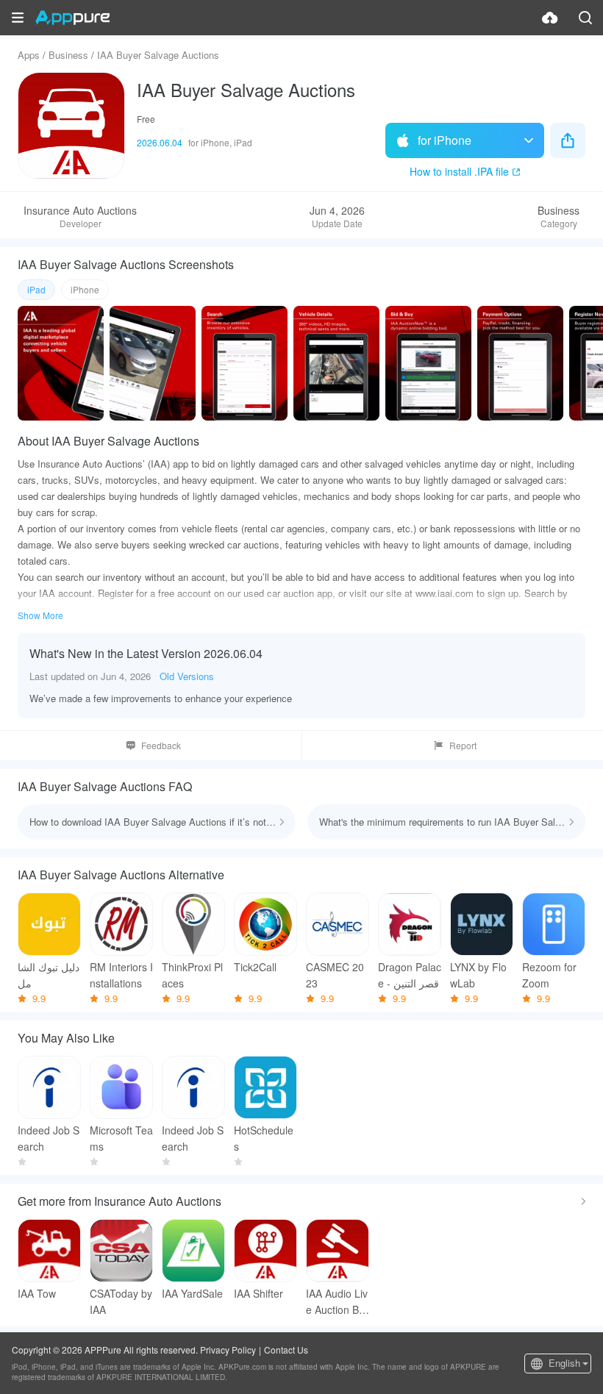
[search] (585, 17)
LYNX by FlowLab (478, 974)
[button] (17, 17)
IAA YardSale (192, 1293)
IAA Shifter (258, 1293)
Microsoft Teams (121, 1138)
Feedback (161, 745)
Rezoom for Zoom (549, 974)
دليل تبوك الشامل (48, 974)
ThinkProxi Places (192, 974)
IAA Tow (37, 1293)
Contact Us (286, 1349)
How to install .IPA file (459, 171)
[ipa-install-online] (550, 17)
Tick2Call (255, 966)
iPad (36, 289)
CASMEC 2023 (335, 974)
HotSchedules (263, 1138)
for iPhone (444, 140)
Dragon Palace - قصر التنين (409, 974)
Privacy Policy (228, 1349)
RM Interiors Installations (121, 974)
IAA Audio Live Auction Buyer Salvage (337, 1302)
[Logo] (72, 17)
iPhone (85, 289)
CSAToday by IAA (121, 1301)
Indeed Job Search (48, 1138)
